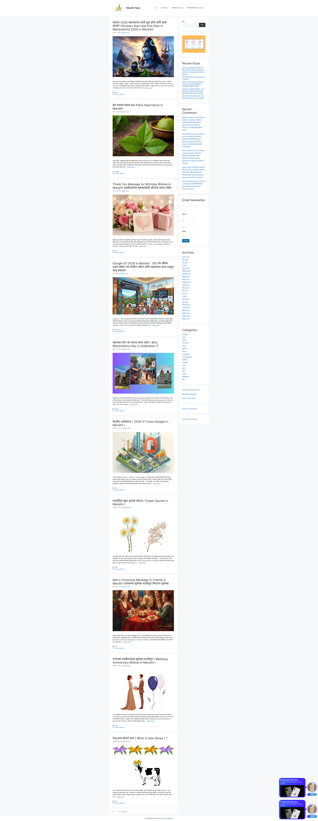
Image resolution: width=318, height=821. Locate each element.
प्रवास (183, 368)
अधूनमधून (117, 408)
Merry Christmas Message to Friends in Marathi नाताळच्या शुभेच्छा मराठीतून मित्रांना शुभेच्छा (141, 581)
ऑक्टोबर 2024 (186, 316)
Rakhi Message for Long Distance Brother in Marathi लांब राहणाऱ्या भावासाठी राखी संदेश (193, 119)
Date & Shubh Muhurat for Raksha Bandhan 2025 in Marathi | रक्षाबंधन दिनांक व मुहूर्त (193, 169)
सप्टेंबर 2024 (185, 319)
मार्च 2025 (185, 302)
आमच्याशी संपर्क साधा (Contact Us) (195, 8)
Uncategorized (187, 357)
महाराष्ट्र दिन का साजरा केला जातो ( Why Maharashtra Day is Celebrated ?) (135, 344)
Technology (118, 329)
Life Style (185, 343)
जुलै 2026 (185, 260)
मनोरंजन (184, 374)
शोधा (183, 21)
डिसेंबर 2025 (185, 276)
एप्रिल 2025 (185, 299)
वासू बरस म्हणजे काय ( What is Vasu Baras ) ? (140, 738)
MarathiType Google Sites (190, 390)
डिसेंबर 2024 (185, 310)
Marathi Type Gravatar (189, 419)
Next (124, 811)
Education (185, 334)
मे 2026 (184, 265)
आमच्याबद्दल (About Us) (178, 8)
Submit (185, 241)
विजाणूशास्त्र (185, 376)
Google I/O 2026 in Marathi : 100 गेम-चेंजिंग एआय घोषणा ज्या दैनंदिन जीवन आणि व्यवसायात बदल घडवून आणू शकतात (143, 267)
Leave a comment (119, 94)
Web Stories (165, 8)
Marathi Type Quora (188, 398)
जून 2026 (185, 262)
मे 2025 (184, 296)
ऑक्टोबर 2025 (186, 282)
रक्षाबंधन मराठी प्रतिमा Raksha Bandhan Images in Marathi (192, 186)
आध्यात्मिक (117, 171)
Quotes (184, 348)
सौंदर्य (183, 379)
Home (156, 8)
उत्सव (116, 646)
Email (184, 231)
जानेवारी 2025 (186, 307)
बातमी (183, 371)
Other (116, 92)
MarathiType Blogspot (189, 394)
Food (184, 337)
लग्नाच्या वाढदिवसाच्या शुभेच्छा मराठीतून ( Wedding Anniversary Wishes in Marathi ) (140, 660)
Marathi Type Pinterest (189, 408)
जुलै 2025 (185, 290)
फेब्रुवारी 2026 (186, 271)
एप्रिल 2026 (185, 268)
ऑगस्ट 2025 (185, 288)
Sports (184, 351)
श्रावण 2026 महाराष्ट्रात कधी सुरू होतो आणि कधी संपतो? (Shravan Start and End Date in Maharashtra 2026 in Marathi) (139, 26)
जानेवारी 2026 (186, 274)
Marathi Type (133, 8)
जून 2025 (185, 293)
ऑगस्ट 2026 (186, 257)
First (183, 221)
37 (120, 811)
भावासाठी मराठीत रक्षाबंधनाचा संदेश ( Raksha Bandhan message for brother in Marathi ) (193, 174)
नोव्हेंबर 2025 (185, 279)
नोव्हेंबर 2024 (185, 313)
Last (183, 227)
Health (184, 340)
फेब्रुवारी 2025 (186, 305)
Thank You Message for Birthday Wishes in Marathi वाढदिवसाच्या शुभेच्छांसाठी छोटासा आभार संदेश (142, 185)
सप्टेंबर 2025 (185, 285)
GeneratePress (168, 818)
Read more (148, 88)
